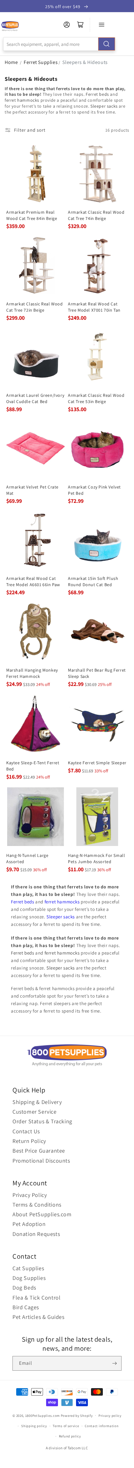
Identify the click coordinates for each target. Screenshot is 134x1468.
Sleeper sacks (104, 106)
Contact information (101, 1426)
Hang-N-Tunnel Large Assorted (27, 858)
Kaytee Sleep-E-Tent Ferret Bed (33, 766)
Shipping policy (34, 1426)
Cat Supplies (28, 1268)
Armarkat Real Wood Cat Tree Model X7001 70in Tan (94, 307)
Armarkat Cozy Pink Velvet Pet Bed (94, 490)
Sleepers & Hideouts (85, 62)
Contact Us (26, 1131)
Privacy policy (110, 1415)
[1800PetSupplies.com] (10, 26)
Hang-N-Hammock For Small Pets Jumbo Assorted (96, 858)
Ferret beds (97, 94)
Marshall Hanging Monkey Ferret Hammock (32, 673)
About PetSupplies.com (42, 1214)
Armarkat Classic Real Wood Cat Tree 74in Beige (96, 215)
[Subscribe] (114, 1363)
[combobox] (59, 44)
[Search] (106, 44)
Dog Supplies (28, 1277)
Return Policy (29, 1141)
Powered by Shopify (77, 1415)
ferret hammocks (22, 100)
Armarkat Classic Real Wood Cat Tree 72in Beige (34, 307)
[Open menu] (101, 25)
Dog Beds (24, 1287)
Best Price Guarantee (38, 1150)
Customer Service (34, 1111)
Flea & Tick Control (36, 1297)
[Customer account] (67, 25)
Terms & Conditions (36, 1204)
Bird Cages (25, 1307)
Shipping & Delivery (37, 1102)
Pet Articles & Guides (38, 1316)
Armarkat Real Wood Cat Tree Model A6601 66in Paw (33, 581)
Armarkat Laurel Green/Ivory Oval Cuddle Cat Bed (35, 398)
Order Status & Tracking (42, 1121)
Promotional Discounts (41, 1160)
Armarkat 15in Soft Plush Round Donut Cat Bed (93, 581)
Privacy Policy (29, 1194)
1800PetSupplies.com (42, 1415)
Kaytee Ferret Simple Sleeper (97, 763)
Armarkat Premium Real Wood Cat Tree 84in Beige (31, 215)
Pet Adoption (28, 1223)
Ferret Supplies (41, 62)
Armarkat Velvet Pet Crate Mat (32, 490)
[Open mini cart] (80, 25)
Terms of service (66, 1426)
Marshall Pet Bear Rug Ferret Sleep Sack (97, 673)
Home (11, 62)
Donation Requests (36, 1233)
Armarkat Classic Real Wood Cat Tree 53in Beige (96, 398)
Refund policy (70, 1436)
